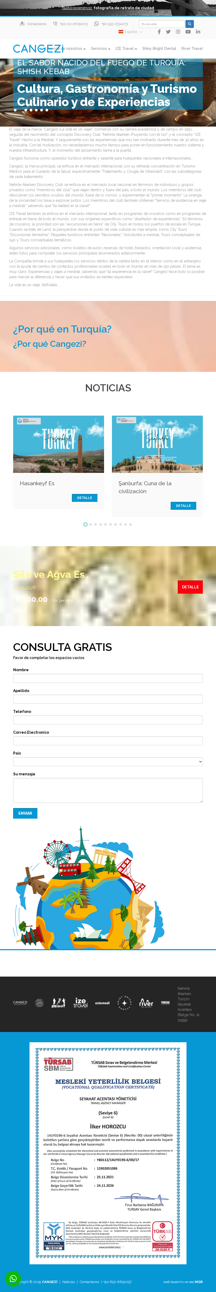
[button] (108, 8)
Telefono (22, 711)
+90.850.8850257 (117, 1282)
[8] (120, 524)
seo (191, 1282)
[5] (105, 524)
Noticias (68, 1282)
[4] (100, 524)
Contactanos (36, 24)
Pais (17, 753)
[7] (115, 524)
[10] (130, 524)
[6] (110, 524)
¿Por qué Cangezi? (49, 344)
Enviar (25, 813)
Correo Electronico (31, 732)
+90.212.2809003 (74, 24)
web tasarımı (173, 1282)
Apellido (21, 691)
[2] (90, 524)
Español (131, 32)
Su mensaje (24, 774)
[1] (85, 524)
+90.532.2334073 (114, 24)
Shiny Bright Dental (159, 48)
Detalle (84, 498)
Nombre (21, 670)
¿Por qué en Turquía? (62, 329)
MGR (199, 1282)
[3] (95, 524)
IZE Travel (125, 48)
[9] (125, 524)
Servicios (99, 48)
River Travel (192, 48)
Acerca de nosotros (64, 48)
